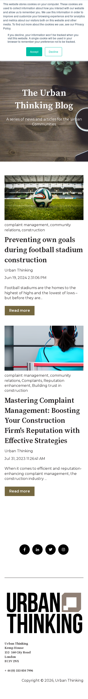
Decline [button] (53, 51)
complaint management (27, 225)
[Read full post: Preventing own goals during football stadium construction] (44, 197)
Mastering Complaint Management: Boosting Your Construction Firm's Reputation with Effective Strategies (42, 420)
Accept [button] (34, 51)
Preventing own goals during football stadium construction (44, 250)
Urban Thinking (19, 270)
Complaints (32, 380)
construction (33, 230)
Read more (19, 310)
